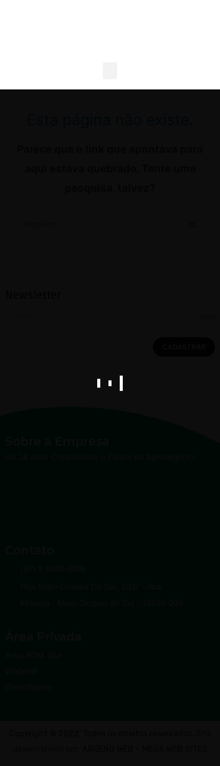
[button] (110, 70)
